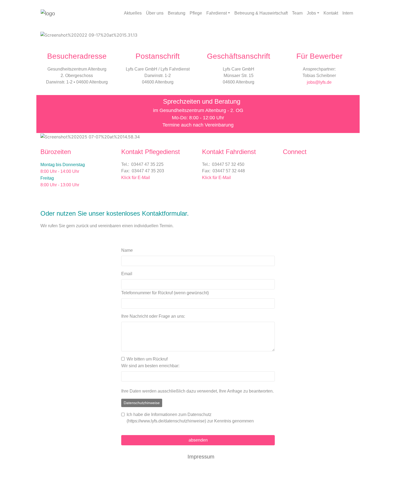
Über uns (155, 13)
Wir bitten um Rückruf (147, 359)
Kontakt (331, 13)
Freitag (47, 178)
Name (127, 250)
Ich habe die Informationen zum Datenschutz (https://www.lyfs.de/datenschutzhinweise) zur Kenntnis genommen (190, 417)
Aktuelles (133, 13)
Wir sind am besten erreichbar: (150, 365)
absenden (198, 440)
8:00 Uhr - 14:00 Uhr (59, 171)
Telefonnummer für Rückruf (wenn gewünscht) (165, 292)
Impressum (200, 457)
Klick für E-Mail (135, 177)
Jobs (311, 13)
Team (297, 13)
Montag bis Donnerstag (62, 164)
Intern (347, 13)
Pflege (196, 13)
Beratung (176, 13)
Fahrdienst (216, 13)
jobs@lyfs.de (319, 82)
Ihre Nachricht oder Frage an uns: (153, 316)
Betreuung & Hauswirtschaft (261, 13)
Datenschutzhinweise (142, 403)
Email (126, 273)
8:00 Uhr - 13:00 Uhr (59, 185)
